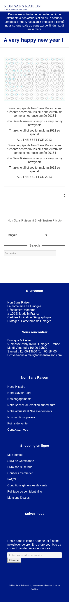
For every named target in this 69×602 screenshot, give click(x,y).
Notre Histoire (16, 386)
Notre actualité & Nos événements (29, 411)
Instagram (35, 523)
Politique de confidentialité (24, 491)
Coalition (34, 589)
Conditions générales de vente (27, 485)
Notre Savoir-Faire (19, 392)
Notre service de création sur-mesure (31, 405)
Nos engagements (19, 399)
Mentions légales (18, 497)
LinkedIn (18, 523)
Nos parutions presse (21, 417)
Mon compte (15, 454)
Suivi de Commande (20, 460)
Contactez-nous (17, 429)
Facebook (10, 523)
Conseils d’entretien (20, 473)
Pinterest (26, 523)
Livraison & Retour (19, 467)
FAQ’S (11, 479)
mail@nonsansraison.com (45, 355)
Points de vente (17, 423)
